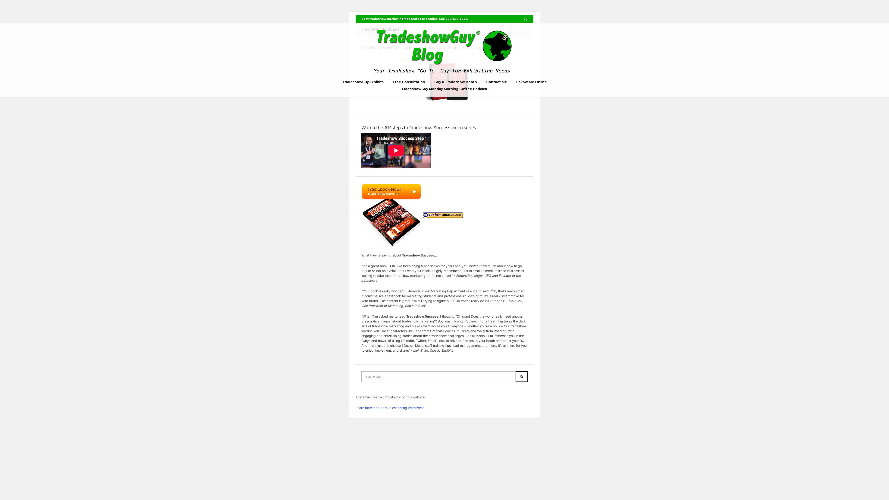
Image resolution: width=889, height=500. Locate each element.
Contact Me (496, 82)
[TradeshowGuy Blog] (444, 50)
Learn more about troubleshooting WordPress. (390, 408)
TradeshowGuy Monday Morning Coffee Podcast (444, 89)
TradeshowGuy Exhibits (363, 82)
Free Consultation (409, 82)
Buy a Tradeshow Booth (455, 82)
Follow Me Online (531, 82)
